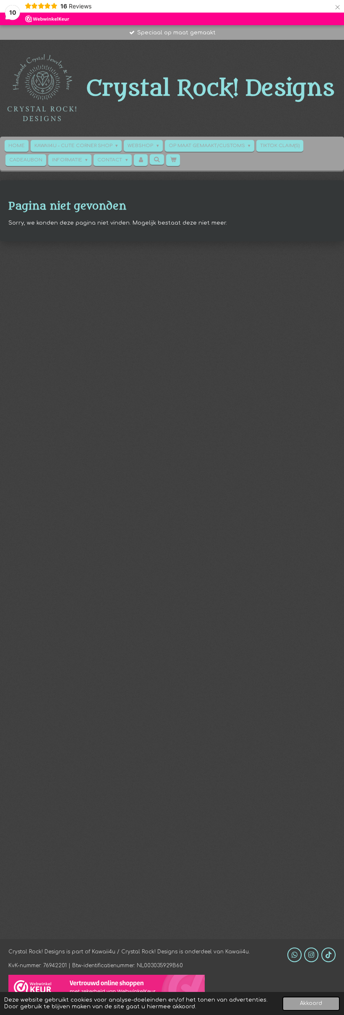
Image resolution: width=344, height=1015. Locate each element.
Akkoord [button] (311, 1003)
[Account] (141, 160)
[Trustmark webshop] (106, 988)
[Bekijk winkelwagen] (173, 160)
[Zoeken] (157, 159)
